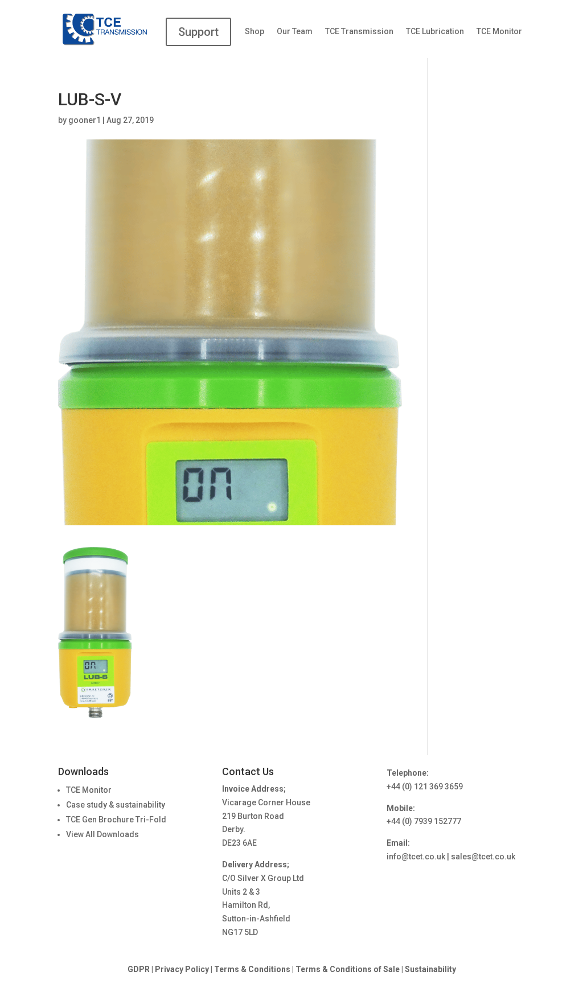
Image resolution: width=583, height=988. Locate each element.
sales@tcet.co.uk (483, 856)
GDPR (139, 969)
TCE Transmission (359, 31)
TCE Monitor (499, 31)
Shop (254, 31)
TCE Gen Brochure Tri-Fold (116, 819)
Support (198, 32)
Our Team (295, 31)
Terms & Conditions (252, 969)
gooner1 (84, 120)
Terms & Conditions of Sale (348, 969)
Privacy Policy (182, 969)
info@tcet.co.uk (416, 856)
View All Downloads (102, 834)
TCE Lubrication (435, 31)
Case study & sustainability (115, 804)
